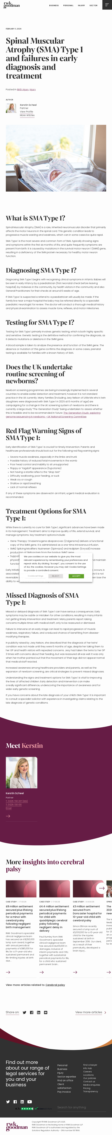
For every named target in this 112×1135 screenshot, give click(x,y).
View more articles (88, 1012)
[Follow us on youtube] (29, 1101)
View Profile (26, 112)
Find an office (65, 1081)
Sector (93, 6)
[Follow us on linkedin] (22, 1101)
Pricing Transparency (90, 1090)
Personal (68, 6)
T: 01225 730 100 (14, 805)
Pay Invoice (64, 1092)
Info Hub (87, 1068)
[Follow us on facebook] (15, 1101)
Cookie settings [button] (35, 576)
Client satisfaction (64, 1086)
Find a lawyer (90, 1065)
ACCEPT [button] (76, 576)
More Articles (27, 115)
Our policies (89, 1078)
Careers (87, 1072)
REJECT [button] (55, 576)
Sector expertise (66, 1077)
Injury (81, 6)
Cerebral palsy (55, 985)
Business (54, 6)
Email (9, 808)
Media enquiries (91, 1085)
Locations (88, 1075)
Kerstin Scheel (15, 793)
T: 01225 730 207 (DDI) (17, 801)
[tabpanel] (21, 929)
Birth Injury (23, 90)
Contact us (89, 1082)
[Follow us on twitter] (8, 1101)
